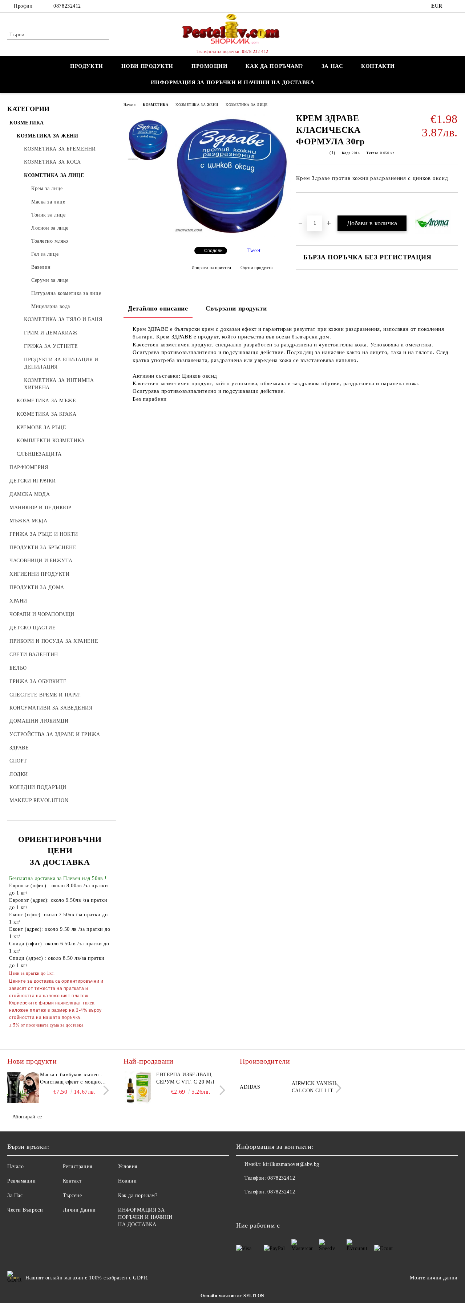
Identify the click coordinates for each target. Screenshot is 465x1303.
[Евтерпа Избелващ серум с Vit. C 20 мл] (139, 1087)
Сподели (213, 250)
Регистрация (77, 1166)
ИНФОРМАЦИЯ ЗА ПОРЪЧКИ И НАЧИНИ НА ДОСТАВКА (233, 82)
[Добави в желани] (310, 205)
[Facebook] (454, 6)
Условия (127, 1166)
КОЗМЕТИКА (155, 105)
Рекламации (21, 1181)
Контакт (72, 1181)
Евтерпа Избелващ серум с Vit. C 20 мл (185, 1078)
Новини (127, 1181)
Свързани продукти (236, 308)
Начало (130, 105)
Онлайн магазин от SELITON (232, 1295)
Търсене (72, 1195)
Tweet (254, 250)
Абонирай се (27, 1116)
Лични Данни (79, 1210)
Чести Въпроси (25, 1210)
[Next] (104, 1090)
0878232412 (67, 6)
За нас (332, 66)
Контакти (378, 66)
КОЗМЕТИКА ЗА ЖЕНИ (196, 105)
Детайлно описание (158, 308)
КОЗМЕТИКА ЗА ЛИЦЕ (247, 105)
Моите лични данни (434, 1278)
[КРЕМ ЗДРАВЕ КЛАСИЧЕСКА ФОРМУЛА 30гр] (232, 235)
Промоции (209, 66)
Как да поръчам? (274, 66)
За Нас (15, 1195)
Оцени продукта (256, 267)
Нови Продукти (147, 66)
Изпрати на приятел (211, 267)
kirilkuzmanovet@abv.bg (291, 1164)
